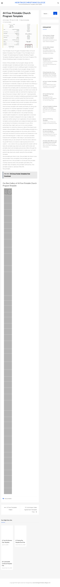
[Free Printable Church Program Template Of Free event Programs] (8, 250)
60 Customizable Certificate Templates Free (7, 563)
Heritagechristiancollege (30, 3)
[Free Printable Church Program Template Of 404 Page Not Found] (8, 269)
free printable (8, 498)
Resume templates (25, 20)
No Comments (7, 22)
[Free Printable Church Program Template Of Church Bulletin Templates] (8, 213)
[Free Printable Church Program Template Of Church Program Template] (8, 206)
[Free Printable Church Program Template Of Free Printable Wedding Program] (8, 485)
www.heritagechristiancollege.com (41, 582)
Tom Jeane (6, 20)
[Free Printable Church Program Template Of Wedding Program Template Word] (8, 191)
